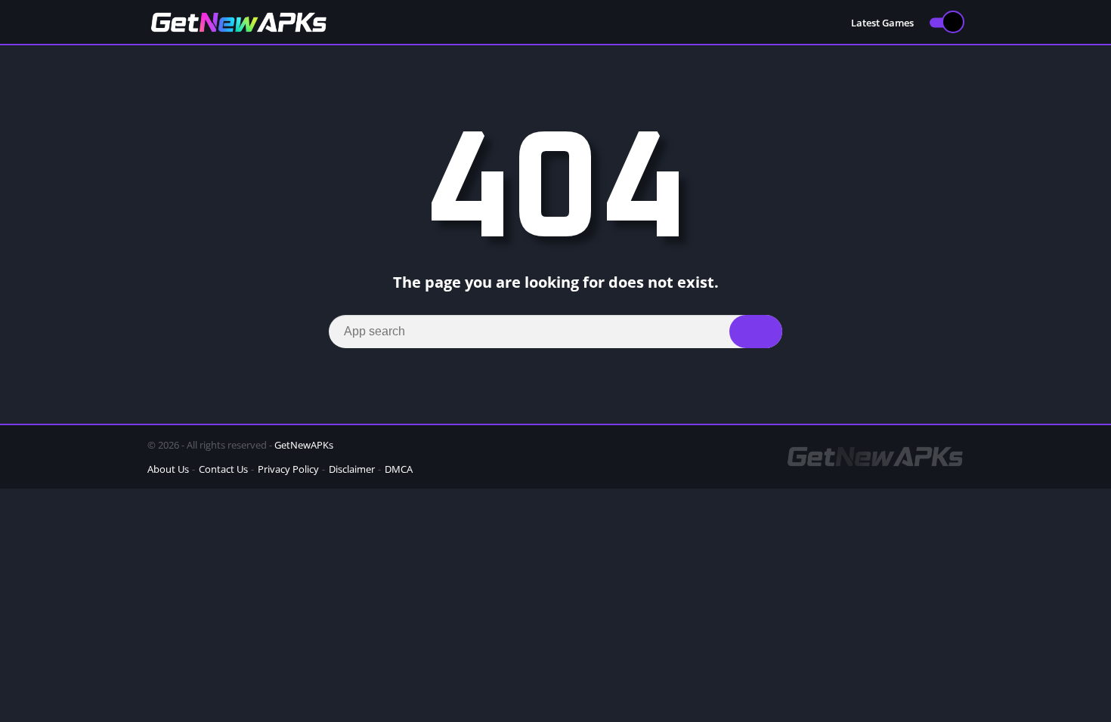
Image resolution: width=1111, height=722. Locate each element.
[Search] (755, 331)
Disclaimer (352, 469)
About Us (168, 469)
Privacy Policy (288, 469)
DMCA (399, 469)
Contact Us (223, 469)
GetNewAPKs (303, 445)
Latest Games (882, 22)
